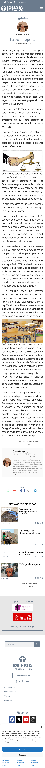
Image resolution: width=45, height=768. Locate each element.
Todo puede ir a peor (29, 564)
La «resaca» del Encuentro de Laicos (29, 531)
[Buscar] (37, 644)
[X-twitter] (8, 2)
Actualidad (6, 531)
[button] (42, 727)
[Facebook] (5, 2)
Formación (8, 700)
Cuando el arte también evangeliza (31, 553)
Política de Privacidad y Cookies (6, 762)
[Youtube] (11, 2)
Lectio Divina (9, 691)
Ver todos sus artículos (20, 475)
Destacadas (6, 509)
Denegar (22, 755)
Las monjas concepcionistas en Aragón (28, 511)
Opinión (5, 553)
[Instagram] (14, 2)
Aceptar (22, 749)
